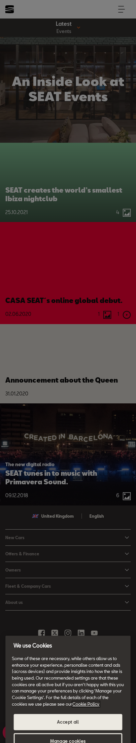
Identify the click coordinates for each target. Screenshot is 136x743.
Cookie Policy (85, 704)
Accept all (68, 722)
